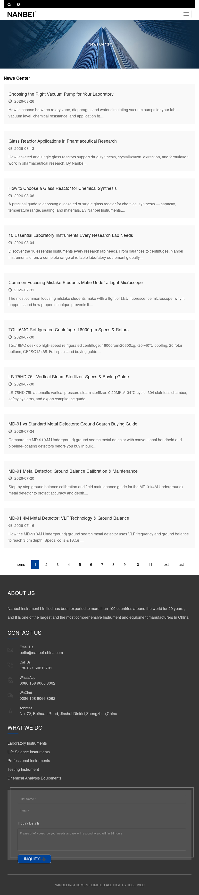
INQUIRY (32, 859)
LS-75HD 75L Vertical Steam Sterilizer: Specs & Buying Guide (68, 376)
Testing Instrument (23, 769)
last (181, 564)
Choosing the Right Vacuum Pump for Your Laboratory (61, 94)
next (165, 564)
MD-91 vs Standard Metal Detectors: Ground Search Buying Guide (72, 423)
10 (137, 564)
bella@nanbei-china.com (41, 652)
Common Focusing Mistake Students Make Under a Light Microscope (75, 282)
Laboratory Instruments (27, 743)
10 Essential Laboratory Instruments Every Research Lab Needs (70, 235)
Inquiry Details (29, 823)
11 (150, 564)
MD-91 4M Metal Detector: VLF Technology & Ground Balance (68, 518)
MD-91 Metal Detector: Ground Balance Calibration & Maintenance (73, 471)
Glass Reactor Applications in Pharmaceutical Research (62, 141)
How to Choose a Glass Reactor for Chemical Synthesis (62, 188)
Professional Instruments (29, 760)
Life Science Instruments (29, 752)
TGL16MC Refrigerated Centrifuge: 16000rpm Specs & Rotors (68, 329)
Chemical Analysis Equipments (34, 778)
